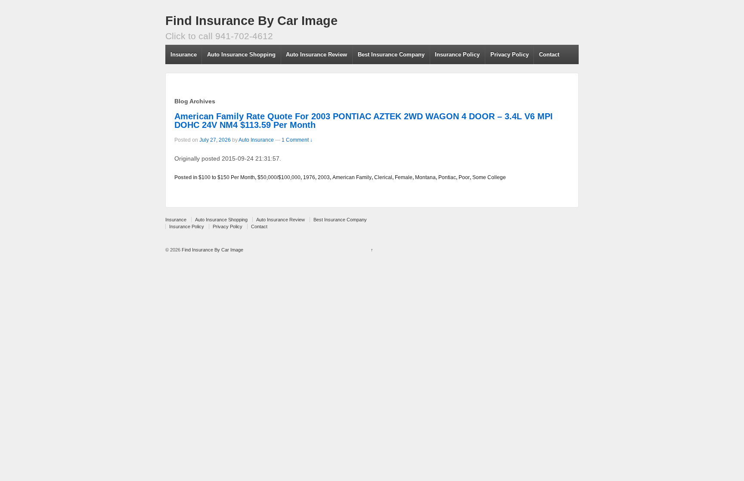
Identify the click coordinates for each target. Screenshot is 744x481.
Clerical (383, 177)
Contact (549, 54)
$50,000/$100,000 (279, 177)
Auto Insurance (256, 140)
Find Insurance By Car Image (251, 21)
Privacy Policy (509, 54)
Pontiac (447, 177)
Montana (425, 177)
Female (403, 177)
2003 (324, 177)
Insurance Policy (457, 54)
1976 (309, 177)
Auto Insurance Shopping (241, 54)
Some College (489, 177)
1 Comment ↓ (297, 140)
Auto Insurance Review (316, 54)
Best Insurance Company (391, 54)
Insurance (183, 54)
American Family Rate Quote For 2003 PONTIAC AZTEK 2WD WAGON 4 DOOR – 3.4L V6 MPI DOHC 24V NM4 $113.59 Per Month (363, 121)
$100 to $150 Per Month (226, 177)
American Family (352, 177)
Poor (464, 177)
